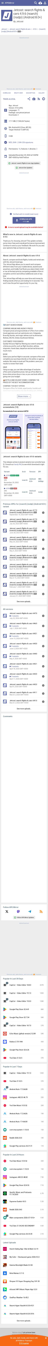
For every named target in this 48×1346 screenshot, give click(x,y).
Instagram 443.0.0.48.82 (19, 1177)
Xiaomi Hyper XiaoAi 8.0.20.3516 (22, 1314)
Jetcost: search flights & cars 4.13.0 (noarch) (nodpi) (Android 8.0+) (23, 565)
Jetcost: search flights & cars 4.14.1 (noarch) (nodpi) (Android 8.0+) (23, 556)
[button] (28, 99)
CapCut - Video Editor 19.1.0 (20, 993)
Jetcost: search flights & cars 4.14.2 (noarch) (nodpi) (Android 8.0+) (23, 547)
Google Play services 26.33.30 (21, 1234)
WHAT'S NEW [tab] (18, 93)
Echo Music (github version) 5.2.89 (23, 1034)
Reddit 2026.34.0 (16, 1210)
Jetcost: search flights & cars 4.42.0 (23, 684)
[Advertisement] (24, 63)
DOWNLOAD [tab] (7, 93)
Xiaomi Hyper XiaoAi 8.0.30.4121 (22, 1306)
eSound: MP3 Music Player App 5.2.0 (23, 1289)
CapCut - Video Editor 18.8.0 (20, 985)
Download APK (26, 220)
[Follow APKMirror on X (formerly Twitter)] (6, 912)
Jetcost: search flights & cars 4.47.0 (23, 613)
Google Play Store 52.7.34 (19, 1017)
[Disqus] (24, 810)
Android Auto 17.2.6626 (18, 1114)
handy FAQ (18, 464)
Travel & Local (9, 99)
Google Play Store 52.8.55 (19, 1185)
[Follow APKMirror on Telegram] (29, 912)
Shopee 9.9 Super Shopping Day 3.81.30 (25, 1281)
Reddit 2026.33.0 (16, 1138)
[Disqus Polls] (24, 749)
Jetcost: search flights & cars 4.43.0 (23, 674)
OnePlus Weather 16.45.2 (19, 1297)
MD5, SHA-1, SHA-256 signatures (21, 142)
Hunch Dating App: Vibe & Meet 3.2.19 (24, 1249)
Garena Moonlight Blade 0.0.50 (21, 1265)
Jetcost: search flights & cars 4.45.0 (23, 644)
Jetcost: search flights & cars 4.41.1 (23, 692)
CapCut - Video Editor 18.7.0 (20, 1025)
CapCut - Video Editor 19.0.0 (20, 1001)
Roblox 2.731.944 (16, 1042)
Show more (23, 396)
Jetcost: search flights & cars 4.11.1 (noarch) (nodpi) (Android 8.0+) (23, 593)
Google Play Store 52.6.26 (19, 1050)
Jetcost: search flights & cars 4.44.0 (23, 654)
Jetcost (19, 21)
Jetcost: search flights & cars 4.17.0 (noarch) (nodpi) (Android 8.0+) (23, 520)
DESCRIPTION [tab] (30, 93)
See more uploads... (24, 601)
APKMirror (9, 3)
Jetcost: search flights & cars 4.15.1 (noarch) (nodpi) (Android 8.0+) (23, 538)
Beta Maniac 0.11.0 (17, 1273)
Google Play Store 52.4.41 (19, 1009)
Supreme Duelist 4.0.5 (18, 1201)
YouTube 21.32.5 (16, 1058)
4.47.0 (26, 411)
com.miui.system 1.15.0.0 (19, 1130)
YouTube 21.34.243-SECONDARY (22, 1226)
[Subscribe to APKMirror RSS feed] (41, 912)
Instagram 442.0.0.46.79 (19, 1097)
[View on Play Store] (34, 99)
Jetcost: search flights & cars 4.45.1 (23, 634)
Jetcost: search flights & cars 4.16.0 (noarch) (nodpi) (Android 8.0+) (23, 529)
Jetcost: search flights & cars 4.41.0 (23, 701)
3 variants (15, 616)
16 (19, 149)
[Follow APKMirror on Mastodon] (18, 912)
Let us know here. (29, 1332)
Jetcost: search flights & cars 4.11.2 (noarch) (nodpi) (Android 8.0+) (23, 584)
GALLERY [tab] (42, 93)
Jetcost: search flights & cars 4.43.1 (23, 664)
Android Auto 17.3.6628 (18, 1089)
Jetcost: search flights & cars (20, 29)
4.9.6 (35, 29)
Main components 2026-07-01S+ (22, 1218)
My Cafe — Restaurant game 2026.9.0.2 (24, 1257)
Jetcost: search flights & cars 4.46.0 (23, 623)
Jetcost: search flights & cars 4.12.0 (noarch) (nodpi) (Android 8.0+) (23, 575)
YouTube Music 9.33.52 (18, 1105)
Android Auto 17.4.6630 (18, 1122)
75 (18, 110)
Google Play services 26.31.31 (21, 1146)
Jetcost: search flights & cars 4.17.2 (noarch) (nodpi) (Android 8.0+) (23, 511)
